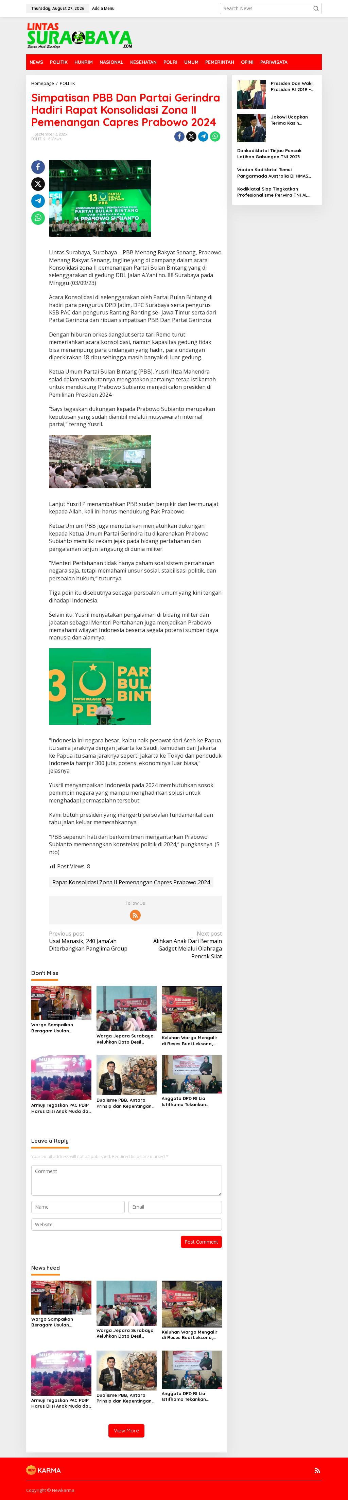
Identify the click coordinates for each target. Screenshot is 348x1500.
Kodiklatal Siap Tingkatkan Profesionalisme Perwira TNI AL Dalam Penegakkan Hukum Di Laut (275, 192)
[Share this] (179, 136)
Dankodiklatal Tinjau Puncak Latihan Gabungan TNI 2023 (269, 153)
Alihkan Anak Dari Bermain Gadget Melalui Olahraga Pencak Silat (187, 945)
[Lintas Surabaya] (79, 35)
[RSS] (135, 915)
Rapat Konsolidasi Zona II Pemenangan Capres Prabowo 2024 (131, 882)
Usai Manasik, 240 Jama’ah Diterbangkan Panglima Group (88, 941)
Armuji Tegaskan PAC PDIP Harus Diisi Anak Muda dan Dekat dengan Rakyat (61, 1108)
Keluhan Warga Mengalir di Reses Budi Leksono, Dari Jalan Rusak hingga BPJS (190, 1041)
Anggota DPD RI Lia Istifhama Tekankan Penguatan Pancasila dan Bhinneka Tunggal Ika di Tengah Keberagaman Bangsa (191, 1101)
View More (126, 1430)
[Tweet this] (191, 136)
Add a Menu (103, 8)
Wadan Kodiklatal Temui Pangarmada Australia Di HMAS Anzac (272, 173)
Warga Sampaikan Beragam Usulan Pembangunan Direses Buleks (56, 1028)
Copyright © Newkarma (50, 1490)
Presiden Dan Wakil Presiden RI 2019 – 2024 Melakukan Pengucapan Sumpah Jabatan (292, 86)
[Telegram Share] (203, 136)
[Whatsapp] (215, 136)
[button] (316, 8)
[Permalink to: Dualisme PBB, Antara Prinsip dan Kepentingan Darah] (127, 1075)
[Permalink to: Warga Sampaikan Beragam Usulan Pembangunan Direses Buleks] (61, 1002)
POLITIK (38, 139)
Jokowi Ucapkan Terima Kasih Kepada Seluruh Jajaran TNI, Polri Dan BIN (291, 120)
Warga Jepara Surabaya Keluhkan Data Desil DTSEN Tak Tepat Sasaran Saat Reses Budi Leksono (126, 1039)
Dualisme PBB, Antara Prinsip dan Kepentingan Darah (124, 1103)
